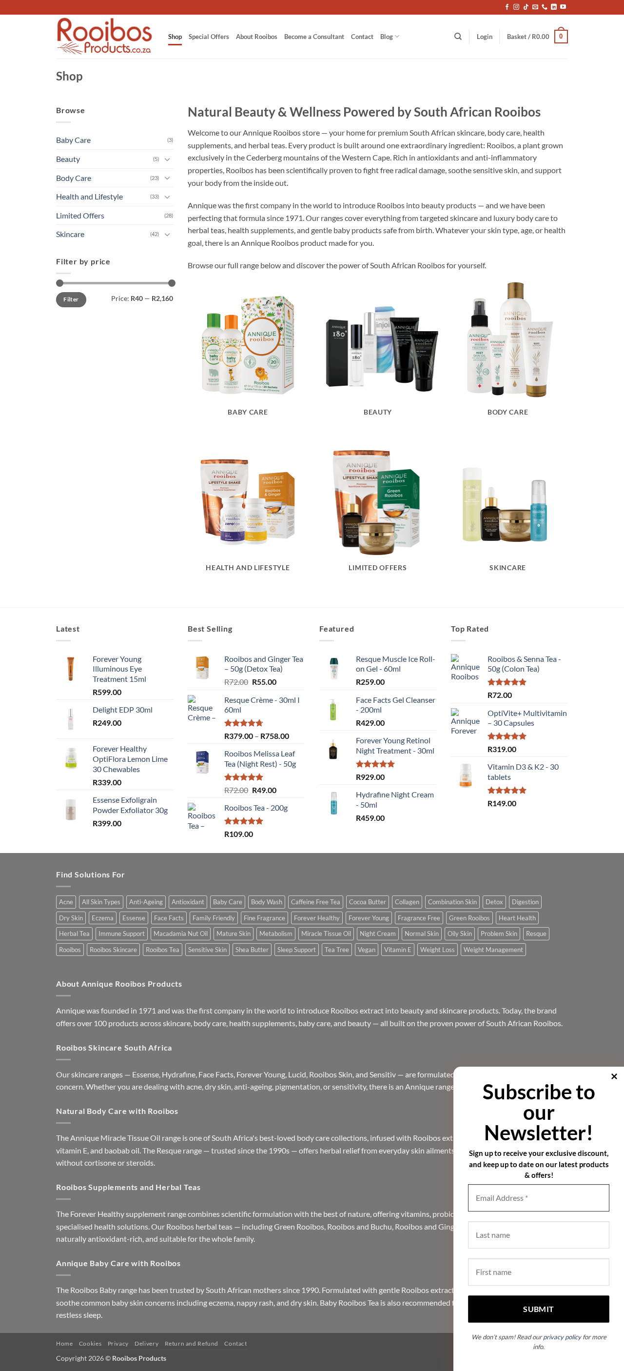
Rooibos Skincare (113, 950)
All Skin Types (101, 902)
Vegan (366, 950)
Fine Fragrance (264, 918)
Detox (494, 902)
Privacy (118, 1343)
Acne (66, 902)
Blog (386, 36)
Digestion (525, 902)
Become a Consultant (314, 36)
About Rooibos (256, 36)
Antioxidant (188, 902)
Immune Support (121, 933)
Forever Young (369, 918)
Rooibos (70, 950)
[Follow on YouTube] (563, 7)
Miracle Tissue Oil (326, 933)
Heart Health (517, 918)
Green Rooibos (469, 918)
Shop (175, 36)
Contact (362, 36)
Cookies (90, 1343)
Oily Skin (460, 933)
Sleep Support (296, 950)
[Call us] (544, 7)
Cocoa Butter (367, 902)
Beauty (68, 158)
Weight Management (493, 950)
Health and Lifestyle (89, 196)
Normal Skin (422, 933)
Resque (536, 933)
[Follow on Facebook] (507, 7)
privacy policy (562, 1337)
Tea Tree (337, 950)
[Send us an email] (535, 7)
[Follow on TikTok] (526, 7)
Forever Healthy (317, 918)
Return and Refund (191, 1343)
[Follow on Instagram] (516, 7)
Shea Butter (252, 950)
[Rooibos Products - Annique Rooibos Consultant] (105, 37)
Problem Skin (499, 933)
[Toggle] (167, 159)
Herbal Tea (74, 933)
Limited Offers (80, 215)
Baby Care (73, 139)
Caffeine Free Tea (315, 902)
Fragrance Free (419, 918)
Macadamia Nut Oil (181, 933)
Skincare (70, 233)
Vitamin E (397, 950)
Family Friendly (214, 918)
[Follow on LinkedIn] (554, 7)
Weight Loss (437, 950)
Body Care (73, 177)
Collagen (407, 902)
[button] (484, 36)
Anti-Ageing (146, 902)
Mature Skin (233, 933)
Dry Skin (71, 918)
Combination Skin (452, 902)
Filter (70, 299)
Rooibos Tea (162, 950)
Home (64, 1343)
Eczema (103, 918)
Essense (133, 918)
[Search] (458, 36)
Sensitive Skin (207, 950)
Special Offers (209, 36)
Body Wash (266, 902)
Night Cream (378, 933)
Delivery (146, 1343)
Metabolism (275, 933)
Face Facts (169, 918)
